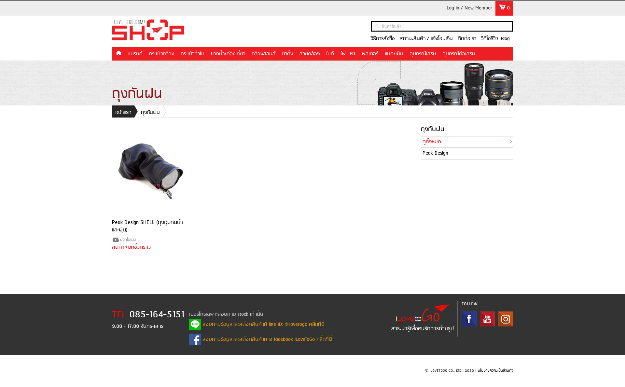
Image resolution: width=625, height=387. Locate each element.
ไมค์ (330, 54)
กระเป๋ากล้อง (161, 54)
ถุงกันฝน (150, 112)
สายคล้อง (309, 54)
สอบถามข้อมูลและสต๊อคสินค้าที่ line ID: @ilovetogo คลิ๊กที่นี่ (263, 324)
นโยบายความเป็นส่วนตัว (495, 371)
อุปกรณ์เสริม (423, 54)
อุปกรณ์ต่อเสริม (459, 54)
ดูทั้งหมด (432, 142)
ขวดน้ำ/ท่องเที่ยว (228, 54)
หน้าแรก (118, 53)
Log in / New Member (469, 8)
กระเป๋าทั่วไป (192, 54)
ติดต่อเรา (467, 39)
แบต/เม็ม (394, 54)
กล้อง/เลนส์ (264, 54)
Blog (505, 39)
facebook (469, 318)
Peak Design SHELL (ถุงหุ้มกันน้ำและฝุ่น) (147, 226)
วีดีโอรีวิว (489, 39)
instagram (505, 318)
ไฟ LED (347, 54)
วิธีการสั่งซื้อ (383, 39)
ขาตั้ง (287, 54)
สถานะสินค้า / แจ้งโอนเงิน (426, 39)
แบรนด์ (135, 54)
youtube (487, 318)
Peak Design (435, 153)
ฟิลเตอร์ (370, 54)
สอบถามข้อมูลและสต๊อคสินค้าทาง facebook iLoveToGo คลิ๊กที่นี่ (266, 339)
